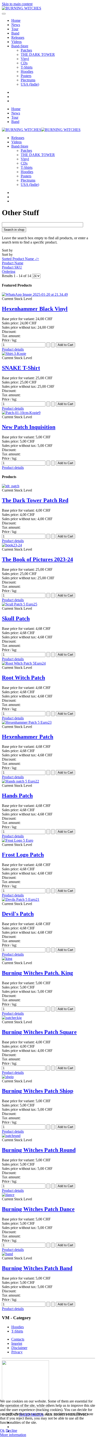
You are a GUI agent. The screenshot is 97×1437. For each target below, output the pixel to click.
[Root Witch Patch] (24, 663)
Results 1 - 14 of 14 (17, 276)
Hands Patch (17, 796)
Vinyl (25, 59)
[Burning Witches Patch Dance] (8, 1195)
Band (15, 33)
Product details (13, 349)
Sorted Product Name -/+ (20, 259)
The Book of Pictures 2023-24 (37, 559)
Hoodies (27, 72)
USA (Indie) (30, 84)
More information (13, 1435)
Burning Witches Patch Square (39, 1032)
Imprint (16, 1343)
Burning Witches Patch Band (37, 1268)
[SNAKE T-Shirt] (14, 354)
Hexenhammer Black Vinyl (35, 309)
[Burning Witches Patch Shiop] (8, 1077)
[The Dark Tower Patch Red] (10, 486)
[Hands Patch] (20, 781)
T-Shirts (26, 67)
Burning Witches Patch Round (39, 1150)
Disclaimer (19, 1348)
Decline (11, 1430)
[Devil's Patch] (20, 899)
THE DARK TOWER (38, 54)
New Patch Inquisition (28, 427)
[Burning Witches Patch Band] (7, 1254)
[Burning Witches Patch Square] (12, 1018)
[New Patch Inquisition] (21, 413)
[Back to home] (21, 8)
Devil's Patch (18, 914)
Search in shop (14, 229)
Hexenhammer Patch (27, 737)
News (15, 25)
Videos (16, 42)
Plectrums (28, 80)
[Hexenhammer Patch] (27, 722)
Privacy (17, 1352)
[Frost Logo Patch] (17, 840)
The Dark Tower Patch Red (35, 500)
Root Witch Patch (23, 678)
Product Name (12, 263)
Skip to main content (17, 4)
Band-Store (19, 46)
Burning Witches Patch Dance (38, 1209)
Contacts (17, 1339)
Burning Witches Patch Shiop (37, 1091)
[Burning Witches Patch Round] (11, 1136)
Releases (17, 37)
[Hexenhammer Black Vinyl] (35, 294)
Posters (26, 76)
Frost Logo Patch (23, 855)
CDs (24, 63)
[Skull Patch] (19, 604)
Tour (14, 29)
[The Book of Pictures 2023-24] (12, 545)
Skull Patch (16, 618)
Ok (2, 1430)
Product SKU (12, 267)
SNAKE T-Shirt (21, 368)
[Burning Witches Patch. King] (7, 959)
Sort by (20, 261)
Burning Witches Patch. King (37, 973)
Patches (26, 50)
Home (15, 20)
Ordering (8, 272)
